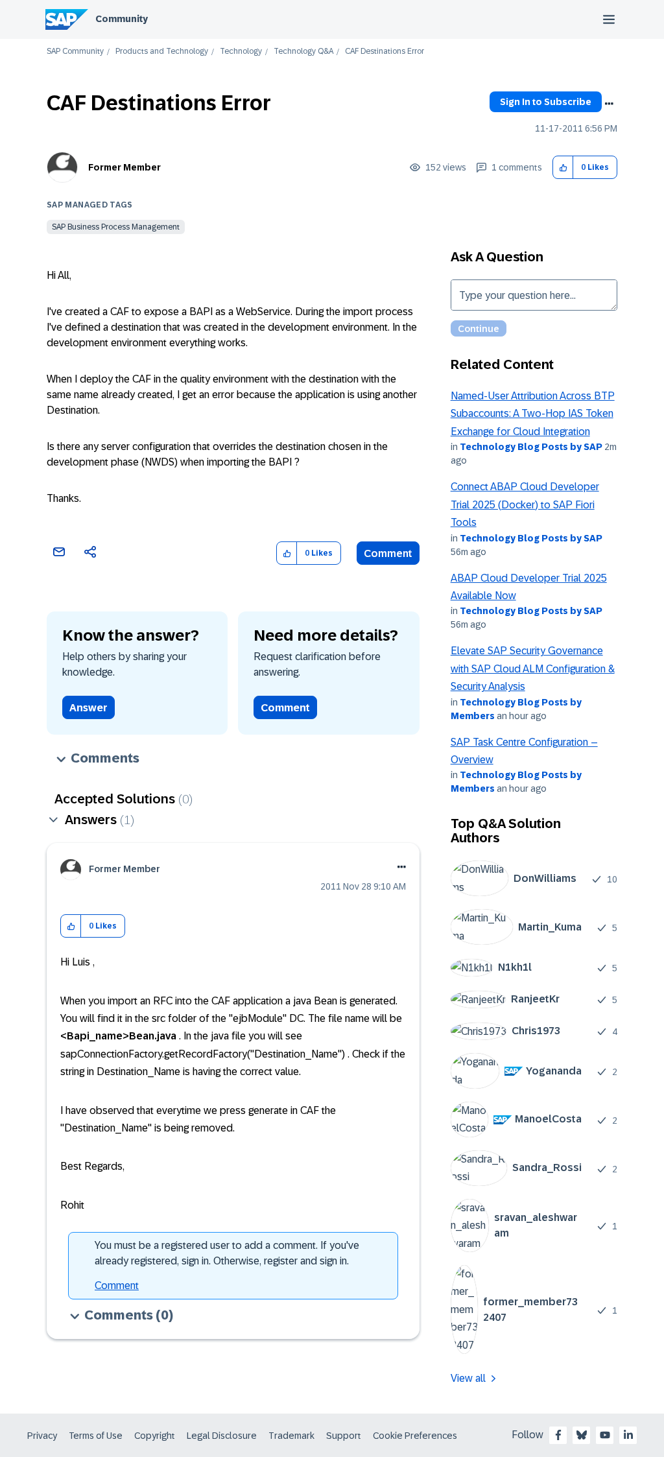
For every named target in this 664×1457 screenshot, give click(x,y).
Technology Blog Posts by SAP (531, 447)
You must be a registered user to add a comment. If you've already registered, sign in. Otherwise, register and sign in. (227, 1253)
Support (343, 1435)
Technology (241, 51)
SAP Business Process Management (116, 226)
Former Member (124, 167)
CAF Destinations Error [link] (384, 51)
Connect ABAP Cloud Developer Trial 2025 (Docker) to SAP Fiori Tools (525, 504)
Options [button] (609, 104)
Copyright (154, 1435)
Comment (388, 553)
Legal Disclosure (222, 1435)
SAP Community (75, 51)
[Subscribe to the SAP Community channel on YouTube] (605, 1435)
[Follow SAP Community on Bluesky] (581, 1435)
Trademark (291, 1435)
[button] (563, 167)
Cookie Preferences (415, 1435)
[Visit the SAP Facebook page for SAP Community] (558, 1435)
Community (121, 19)
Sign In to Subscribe (545, 102)
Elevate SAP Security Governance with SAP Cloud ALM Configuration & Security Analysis (533, 668)
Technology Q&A (303, 51)
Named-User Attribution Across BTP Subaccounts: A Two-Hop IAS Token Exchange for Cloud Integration (533, 413)
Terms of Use (96, 1435)
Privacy (42, 1435)
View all (468, 1378)
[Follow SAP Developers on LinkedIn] (628, 1435)
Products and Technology (161, 51)
